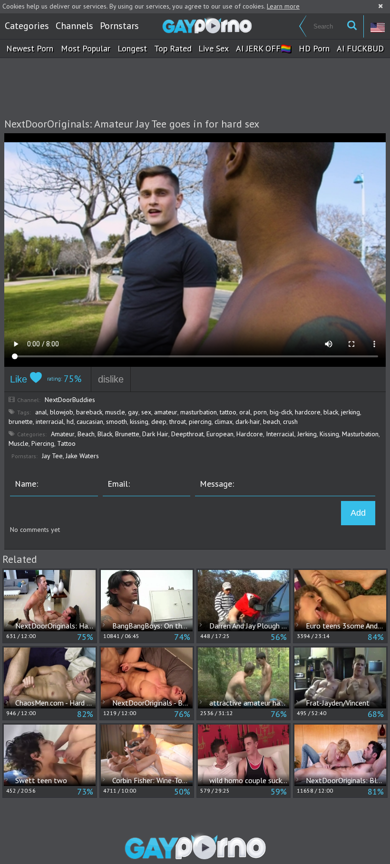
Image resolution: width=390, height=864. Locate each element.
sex (146, 412)
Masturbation (360, 434)
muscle (115, 412)
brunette (21, 421)
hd (70, 421)
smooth (116, 421)
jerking (350, 412)
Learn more (283, 6)
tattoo (228, 412)
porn (260, 412)
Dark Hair (155, 434)
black (330, 412)
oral (245, 412)
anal (41, 412)
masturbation (198, 412)
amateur (165, 412)
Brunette (127, 434)
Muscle (19, 443)
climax (223, 421)
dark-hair (247, 421)
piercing (200, 421)
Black (105, 434)
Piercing (42, 443)
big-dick (281, 412)
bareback (89, 412)
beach (271, 421)
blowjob (61, 412)
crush (290, 421)
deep (158, 421)
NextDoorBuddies (70, 399)
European (220, 434)
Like (20, 379)
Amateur (63, 434)
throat (177, 421)
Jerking (307, 434)
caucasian (90, 421)
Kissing (329, 434)
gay (133, 412)
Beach (86, 434)
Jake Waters (82, 455)
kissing (139, 421)
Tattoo (66, 443)
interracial (50, 421)
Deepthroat (187, 434)
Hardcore (249, 434)
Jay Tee (52, 455)
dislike (111, 379)
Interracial (280, 434)
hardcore (308, 412)
